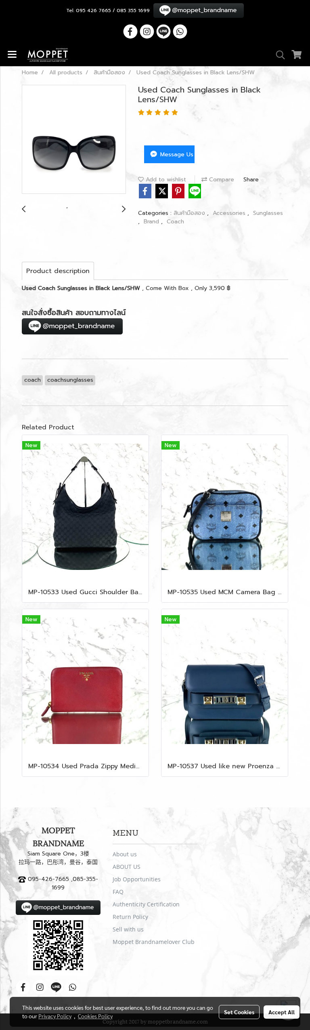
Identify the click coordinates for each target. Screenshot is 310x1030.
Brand (152, 221)
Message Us (175, 154)
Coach (175, 221)
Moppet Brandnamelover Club (154, 942)
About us (125, 854)
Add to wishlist (165, 179)
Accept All (281, 1011)
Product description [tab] (58, 271)
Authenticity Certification (146, 904)
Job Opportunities (137, 879)
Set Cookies (239, 1011)
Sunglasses (268, 213)
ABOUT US (126, 866)
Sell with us (128, 929)
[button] (278, 54)
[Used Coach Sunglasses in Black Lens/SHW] (74, 139)
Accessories (230, 213)
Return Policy (130, 917)
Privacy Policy (54, 1015)
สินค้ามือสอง (190, 213)
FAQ (118, 891)
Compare (220, 179)
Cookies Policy (95, 1015)
